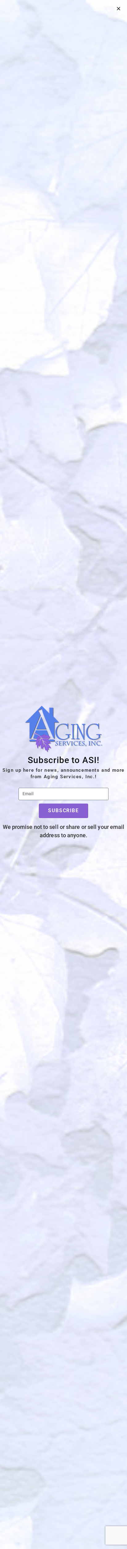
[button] (118, 8)
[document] (63, 774)
